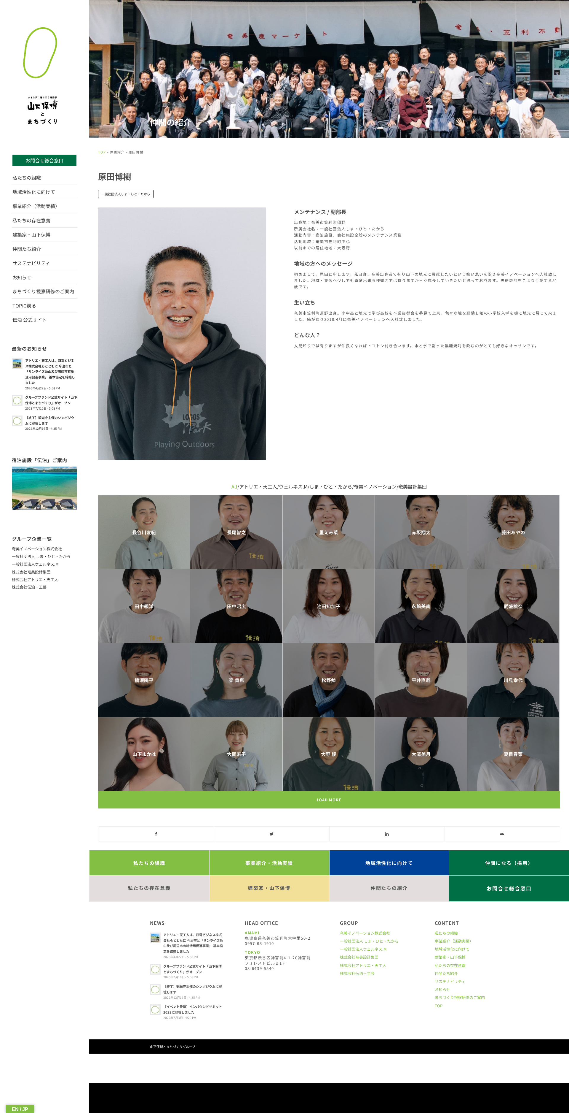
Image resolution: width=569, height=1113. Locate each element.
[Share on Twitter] (271, 834)
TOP (102, 152)
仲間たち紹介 (446, 973)
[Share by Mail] (502, 834)
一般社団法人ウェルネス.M (35, 564)
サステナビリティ (450, 981)
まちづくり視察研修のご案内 (460, 997)
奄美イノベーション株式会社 (37, 548)
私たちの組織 (446, 933)
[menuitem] (44, 160)
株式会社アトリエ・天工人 (35, 579)
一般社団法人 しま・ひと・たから (41, 556)
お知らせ (442, 989)
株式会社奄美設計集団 (31, 572)
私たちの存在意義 (450, 965)
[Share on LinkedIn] (387, 834)
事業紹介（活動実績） (454, 941)
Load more (329, 800)
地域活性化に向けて (452, 949)
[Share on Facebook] (156, 834)
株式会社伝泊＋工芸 (29, 587)
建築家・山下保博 (450, 957)
